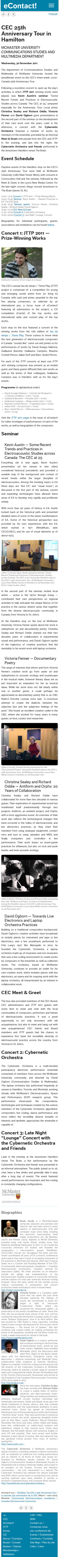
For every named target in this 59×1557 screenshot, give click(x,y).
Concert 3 (19, 215)
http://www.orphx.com (12, 1444)
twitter (31, 1508)
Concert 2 (18, 212)
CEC (5, 1519)
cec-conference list (40, 1530)
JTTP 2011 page (20, 417)
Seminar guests (22, 204)
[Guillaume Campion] (22, 262)
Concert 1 (17, 196)
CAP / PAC (36, 1515)
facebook (26, 1508)
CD (5, 1534)
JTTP (5, 1527)
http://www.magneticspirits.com (16, 1338)
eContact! (8, 1523)
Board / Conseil (11, 1542)
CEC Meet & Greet (22, 210)
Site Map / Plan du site (42, 1542)
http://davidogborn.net (12, 1383)
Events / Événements (41, 1534)
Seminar (17, 199)
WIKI (32, 1519)
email (21, 1508)
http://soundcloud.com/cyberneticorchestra (22, 1483)
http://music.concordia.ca (13, 1290)
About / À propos (12, 1538)
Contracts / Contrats (41, 1538)
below (51, 225)
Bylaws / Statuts (12, 1546)
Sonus (6, 1530)
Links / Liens (37, 1546)
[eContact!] (30, 5)
